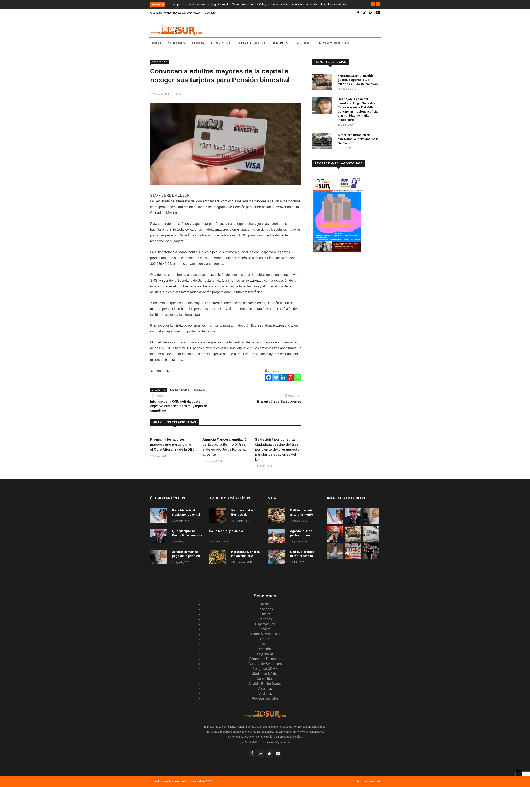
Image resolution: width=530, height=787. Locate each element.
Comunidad (281, 43)
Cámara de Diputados (265, 659)
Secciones (176, 43)
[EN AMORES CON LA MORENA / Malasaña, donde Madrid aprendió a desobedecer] (371, 558)
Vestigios (304, 43)
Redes (265, 639)
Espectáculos (265, 624)
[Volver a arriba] (519, 773)
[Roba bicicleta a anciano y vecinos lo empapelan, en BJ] (335, 558)
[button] (373, 4)
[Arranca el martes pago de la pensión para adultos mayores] (159, 558)
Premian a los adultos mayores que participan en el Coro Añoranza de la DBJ (172, 444)
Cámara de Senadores (265, 664)
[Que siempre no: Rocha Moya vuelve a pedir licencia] (159, 537)
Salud (265, 644)
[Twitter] (275, 377)
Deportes (265, 619)
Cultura (265, 614)
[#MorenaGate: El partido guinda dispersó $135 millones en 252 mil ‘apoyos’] (323, 83)
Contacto (210, 12)
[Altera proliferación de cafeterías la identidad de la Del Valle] (323, 142)
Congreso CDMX (265, 669)
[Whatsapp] (297, 377)
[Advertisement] (343, 289)
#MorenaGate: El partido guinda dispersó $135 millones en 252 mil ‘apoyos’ (358, 80)
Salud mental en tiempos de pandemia (243, 514)
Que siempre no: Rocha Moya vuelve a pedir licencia (187, 535)
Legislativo (220, 43)
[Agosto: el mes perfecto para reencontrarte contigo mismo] (277, 537)
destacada (199, 389)
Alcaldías (265, 688)
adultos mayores (179, 389)
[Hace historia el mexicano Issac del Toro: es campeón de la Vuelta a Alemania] (159, 516)
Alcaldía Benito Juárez (265, 683)
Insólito (265, 629)
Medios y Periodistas (265, 634)
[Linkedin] (283, 377)
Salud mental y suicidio (226, 531)
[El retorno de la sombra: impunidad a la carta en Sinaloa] (335, 540)
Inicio (156, 43)
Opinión (198, 43)
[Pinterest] (290, 377)
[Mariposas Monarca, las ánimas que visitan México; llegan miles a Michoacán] (218, 558)
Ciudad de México (251, 43)
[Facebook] (268, 377)
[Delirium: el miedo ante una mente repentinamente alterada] (277, 516)
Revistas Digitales (334, 43)
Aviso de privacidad (368, 781)
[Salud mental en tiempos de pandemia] (218, 516)
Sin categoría (159, 61)
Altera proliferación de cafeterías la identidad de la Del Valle (358, 139)
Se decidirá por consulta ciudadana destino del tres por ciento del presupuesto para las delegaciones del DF (277, 449)
